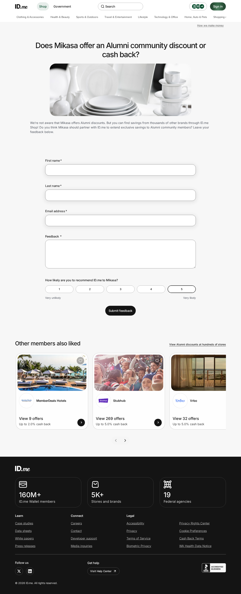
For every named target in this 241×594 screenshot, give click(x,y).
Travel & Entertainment (118, 16)
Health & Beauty (60, 16)
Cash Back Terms (191, 538)
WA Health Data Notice (195, 546)
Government (62, 6)
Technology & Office (166, 16)
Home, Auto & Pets (196, 16)
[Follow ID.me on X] (19, 571)
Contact (76, 531)
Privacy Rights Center (194, 523)
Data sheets (23, 531)
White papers (24, 538)
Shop (43, 6)
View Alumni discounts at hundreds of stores (197, 344)
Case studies (24, 523)
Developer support (84, 538)
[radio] (59, 289)
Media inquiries (81, 546)
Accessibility (135, 523)
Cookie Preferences (193, 531)
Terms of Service (138, 538)
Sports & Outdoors (87, 16)
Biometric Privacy (139, 546)
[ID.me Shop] (23, 6)
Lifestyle (143, 16)
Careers (76, 523)
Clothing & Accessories (30, 16)
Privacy (132, 531)
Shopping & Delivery (225, 16)
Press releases (25, 546)
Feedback (53, 236)
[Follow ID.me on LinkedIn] (30, 571)
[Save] (80, 360)
